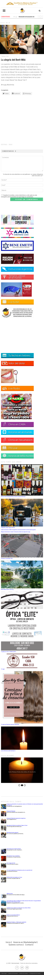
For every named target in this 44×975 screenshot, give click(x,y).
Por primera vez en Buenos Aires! (14, 848)
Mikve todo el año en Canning (7, 589)
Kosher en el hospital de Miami (13, 915)
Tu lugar (3, 669)
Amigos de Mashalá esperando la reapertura (16, 818)
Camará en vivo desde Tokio (7, 558)
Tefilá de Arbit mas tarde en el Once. (14, 877)
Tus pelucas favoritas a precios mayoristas (10, 724)
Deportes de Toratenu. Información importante (16, 922)
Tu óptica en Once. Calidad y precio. (8, 651)
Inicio (8, 942)
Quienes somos (16, 944)
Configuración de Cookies (35, 973)
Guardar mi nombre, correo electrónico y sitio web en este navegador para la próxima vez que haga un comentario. (19, 196)
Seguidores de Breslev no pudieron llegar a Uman (17, 825)
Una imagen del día (11, 863)
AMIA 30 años (10, 893)
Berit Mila (5, 23)
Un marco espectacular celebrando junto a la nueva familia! (19, 870)
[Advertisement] (22, 119)
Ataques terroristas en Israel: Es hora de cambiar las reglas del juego (15, 531)
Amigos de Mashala (11, 811)
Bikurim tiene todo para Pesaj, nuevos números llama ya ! (13, 496)
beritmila (4, 144)
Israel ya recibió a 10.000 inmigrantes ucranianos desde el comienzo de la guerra (18, 529)
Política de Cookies (24, 973)
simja (10, 144)
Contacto (29, 944)
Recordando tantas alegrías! (12, 832)
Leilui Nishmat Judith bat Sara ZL (8, 750)
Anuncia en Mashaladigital (24, 942)
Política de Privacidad (12, 973)
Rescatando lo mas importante (13, 856)
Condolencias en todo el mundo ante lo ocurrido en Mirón (19, 907)
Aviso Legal (4, 973)
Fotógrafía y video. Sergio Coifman (8, 527)
